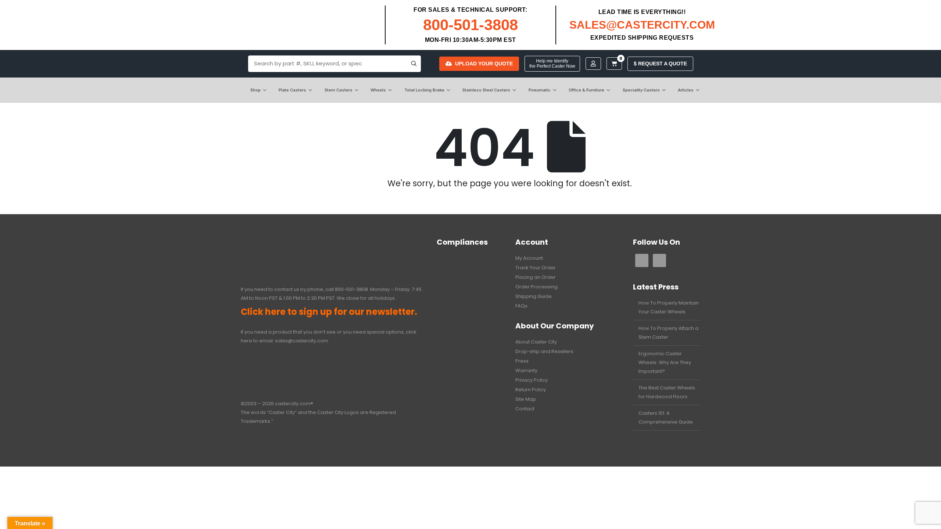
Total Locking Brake (424, 90)
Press (522, 360)
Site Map (525, 399)
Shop (255, 90)
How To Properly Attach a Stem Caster (668, 333)
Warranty (526, 370)
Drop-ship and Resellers (544, 351)
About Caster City (536, 341)
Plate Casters (292, 90)
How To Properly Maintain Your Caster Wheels (668, 307)
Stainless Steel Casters (486, 90)
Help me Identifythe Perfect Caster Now (552, 63)
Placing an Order (535, 277)
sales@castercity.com (301, 340)
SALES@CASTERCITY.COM (642, 25)
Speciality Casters (641, 90)
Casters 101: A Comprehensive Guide (665, 417)
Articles (686, 90)
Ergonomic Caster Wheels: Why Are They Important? (664, 362)
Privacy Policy (531, 380)
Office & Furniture (586, 90)
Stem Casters (339, 90)
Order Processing (536, 286)
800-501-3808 (470, 24)
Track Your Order (535, 267)
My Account (529, 258)
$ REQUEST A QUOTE (660, 63)
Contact (524, 408)
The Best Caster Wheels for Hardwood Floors (666, 392)
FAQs (521, 305)
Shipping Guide (533, 296)
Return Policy (530, 389)
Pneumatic (540, 90)
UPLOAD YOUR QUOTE (484, 63)
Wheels (378, 90)
